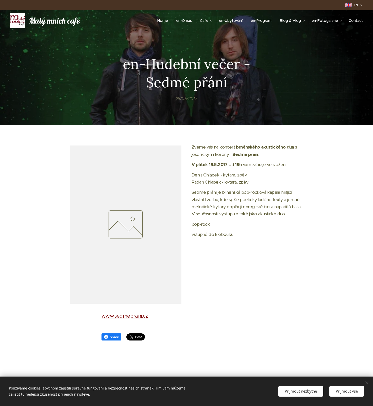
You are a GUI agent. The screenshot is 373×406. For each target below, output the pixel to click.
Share (114, 337)
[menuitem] (164, 20)
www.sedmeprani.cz (124, 316)
